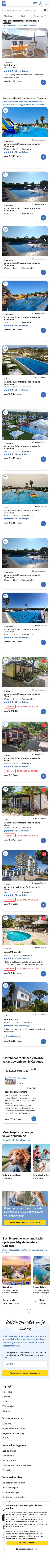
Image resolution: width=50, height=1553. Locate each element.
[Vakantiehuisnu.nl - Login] (41, 3)
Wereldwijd (8, 1406)
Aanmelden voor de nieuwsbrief (25, 1373)
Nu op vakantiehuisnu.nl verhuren (25, 1222)
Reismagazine (9, 1460)
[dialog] (27, 1527)
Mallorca (6, 1401)
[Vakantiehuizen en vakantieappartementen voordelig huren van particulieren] (4, 3)
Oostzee (6, 1396)
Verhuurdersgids (10, 1487)
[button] (47, 3)
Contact (6, 1470)
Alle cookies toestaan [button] (27, 1543)
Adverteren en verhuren (13, 1482)
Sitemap (6, 1411)
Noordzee (7, 1391)
